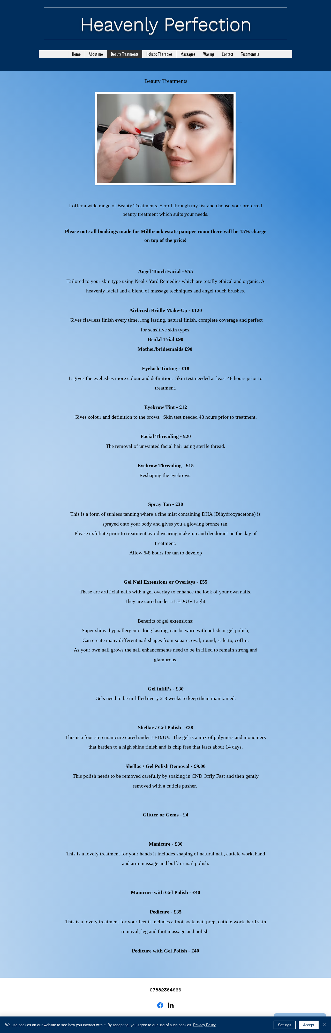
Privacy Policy (204, 1024)
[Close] (325, 1025)
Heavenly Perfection (165, 24)
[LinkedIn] (171, 1005)
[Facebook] (160, 1005)
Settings (284, 1024)
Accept (308, 1024)
